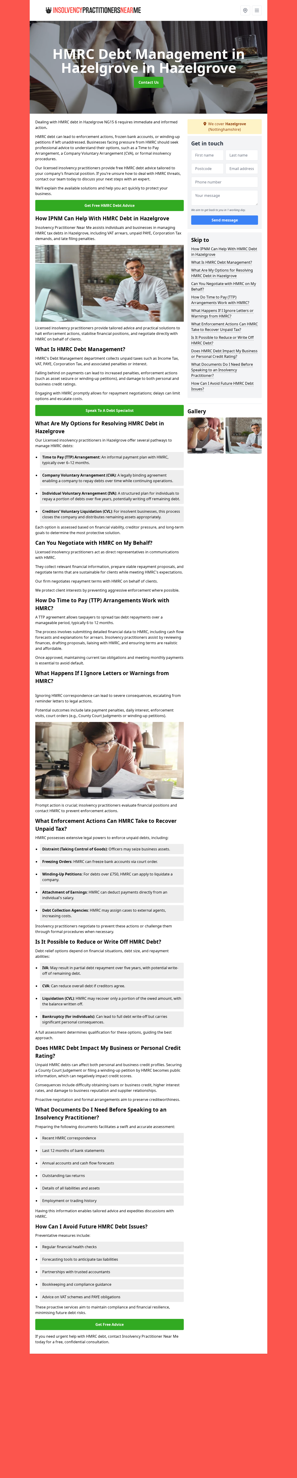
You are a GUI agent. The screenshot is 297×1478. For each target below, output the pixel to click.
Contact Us (149, 82)
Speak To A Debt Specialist (110, 410)
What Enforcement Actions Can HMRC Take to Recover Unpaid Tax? (224, 326)
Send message (225, 220)
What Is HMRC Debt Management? (221, 262)
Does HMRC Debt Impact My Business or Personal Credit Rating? (224, 353)
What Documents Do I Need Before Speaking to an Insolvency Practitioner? (222, 370)
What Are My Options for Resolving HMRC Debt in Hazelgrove (222, 273)
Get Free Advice (109, 1324)
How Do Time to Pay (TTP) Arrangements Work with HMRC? (220, 300)
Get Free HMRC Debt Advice (109, 205)
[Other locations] (245, 10)
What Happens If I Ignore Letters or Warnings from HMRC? (222, 313)
